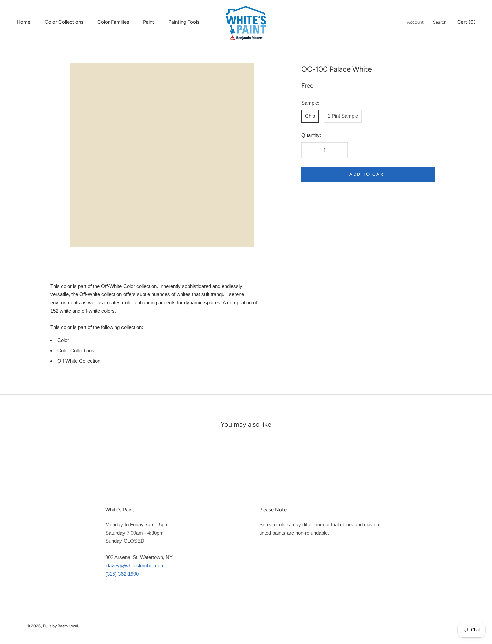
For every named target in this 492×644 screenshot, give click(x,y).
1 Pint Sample (343, 116)
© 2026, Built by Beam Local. (53, 626)
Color (63, 340)
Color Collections (64, 22)
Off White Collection (78, 361)
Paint (148, 22)
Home (23, 22)
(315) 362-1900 (122, 574)
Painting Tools (183, 22)
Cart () (466, 22)
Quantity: (311, 135)
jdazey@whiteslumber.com (135, 565)
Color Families (113, 22)
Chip (310, 116)
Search (439, 22)
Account (415, 22)
